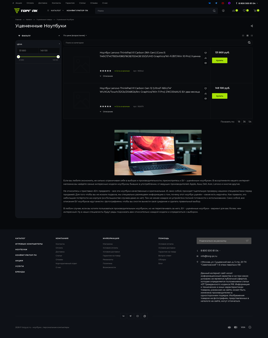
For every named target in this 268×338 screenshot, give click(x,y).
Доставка (60, 252)
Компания (62, 238)
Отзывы (59, 259)
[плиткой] (243, 35)
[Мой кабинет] (223, 11)
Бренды (20, 272)
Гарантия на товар (111, 255)
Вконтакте (123, 316)
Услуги (19, 266)
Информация (111, 238)
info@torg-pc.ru (209, 256)
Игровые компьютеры (29, 244)
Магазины (108, 244)
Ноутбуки (21, 249)
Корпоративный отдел (66, 263)
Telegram (130, 316)
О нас (58, 267)
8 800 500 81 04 (247, 3)
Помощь (163, 238)
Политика (107, 263)
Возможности (109, 267)
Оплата (59, 248)
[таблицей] (252, 35)
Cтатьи (59, 255)
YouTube (138, 316)
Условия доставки (111, 252)
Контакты (60, 244)
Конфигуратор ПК (26, 255)
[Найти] (214, 11)
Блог (160, 263)
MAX (145, 316)
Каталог (20, 238)
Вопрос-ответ (164, 255)
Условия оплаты (110, 248)
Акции (19, 260)
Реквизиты (108, 259)
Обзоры (162, 259)
